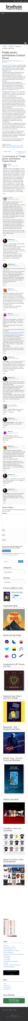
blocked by (15, 1001)
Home (4, 46)
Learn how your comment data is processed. (13, 554)
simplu (3, 147)
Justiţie (21, 145)
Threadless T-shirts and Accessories (12, 965)
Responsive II (8, 1016)
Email (3, 535)
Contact (25, 1)
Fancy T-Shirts (7, 959)
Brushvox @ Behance (8, 952)
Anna (9, 197)
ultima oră (20, 147)
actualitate (10, 145)
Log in (5, 983)
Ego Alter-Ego (7, 956)
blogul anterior (16, 91)
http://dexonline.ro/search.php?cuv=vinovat (12, 333)
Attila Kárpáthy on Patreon (10, 947)
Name (4, 530)
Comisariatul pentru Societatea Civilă (10, 65)
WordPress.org (7, 989)
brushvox (11, 46)
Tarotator (6, 963)
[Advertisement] (14, 27)
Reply (4, 193)
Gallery (21, 1)
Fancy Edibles (7, 957)
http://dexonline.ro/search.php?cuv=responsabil (13, 332)
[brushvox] (14, 7)
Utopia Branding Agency (9, 966)
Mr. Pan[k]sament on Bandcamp (11, 961)
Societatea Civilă (14, 147)
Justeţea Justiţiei (6, 151)
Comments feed (7, 987)
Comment (4, 513)
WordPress (20, 1016)
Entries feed (6, 985)
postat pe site (16, 89)
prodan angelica (11, 405)
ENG (14, 1)
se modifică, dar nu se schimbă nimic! (21, 152)
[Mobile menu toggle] (25, 42)
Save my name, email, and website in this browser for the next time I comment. (12, 547)
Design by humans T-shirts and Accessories (13, 954)
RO (17, 1)
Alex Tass (6, 945)
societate (8, 147)
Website (4, 540)
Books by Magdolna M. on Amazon (11, 950)
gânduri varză (16, 145)
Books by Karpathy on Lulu (10, 949)
